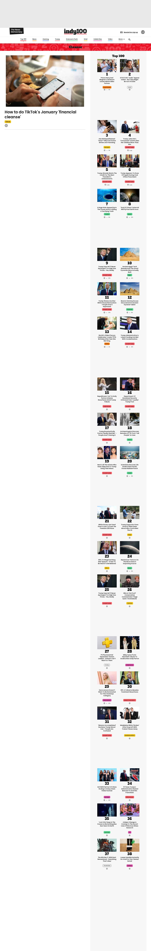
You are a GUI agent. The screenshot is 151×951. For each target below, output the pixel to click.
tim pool (129, 603)
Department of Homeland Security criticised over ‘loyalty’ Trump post (130, 399)
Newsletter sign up (131, 32)
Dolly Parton (107, 406)
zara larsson (107, 700)
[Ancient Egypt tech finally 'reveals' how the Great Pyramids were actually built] (129, 254)
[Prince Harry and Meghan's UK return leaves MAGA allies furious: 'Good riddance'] (107, 65)
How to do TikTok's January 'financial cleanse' (40, 114)
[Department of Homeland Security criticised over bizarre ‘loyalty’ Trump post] (129, 384)
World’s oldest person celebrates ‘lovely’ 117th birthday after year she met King (107, 338)
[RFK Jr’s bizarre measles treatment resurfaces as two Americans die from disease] (129, 677)
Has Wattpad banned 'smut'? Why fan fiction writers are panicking (107, 140)
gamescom (107, 925)
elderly (107, 344)
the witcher (107, 865)
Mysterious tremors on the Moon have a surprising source (129, 561)
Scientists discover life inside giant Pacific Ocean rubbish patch (129, 466)
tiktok (7, 122)
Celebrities (97, 39)
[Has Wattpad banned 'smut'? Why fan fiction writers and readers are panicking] (107, 126)
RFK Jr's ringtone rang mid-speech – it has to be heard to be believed (107, 561)
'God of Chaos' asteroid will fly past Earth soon (129, 208)
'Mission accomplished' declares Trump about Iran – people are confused (107, 728)
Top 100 (23, 39)
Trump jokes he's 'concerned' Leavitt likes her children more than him (129, 141)
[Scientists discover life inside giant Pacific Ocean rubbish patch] (129, 452)
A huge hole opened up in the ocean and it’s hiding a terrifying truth (107, 209)
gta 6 (129, 87)
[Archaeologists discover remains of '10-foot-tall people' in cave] (129, 419)
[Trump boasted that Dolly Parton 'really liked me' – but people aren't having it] (107, 419)
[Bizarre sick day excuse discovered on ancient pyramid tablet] (129, 288)
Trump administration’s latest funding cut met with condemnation (130, 337)
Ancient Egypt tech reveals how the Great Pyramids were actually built (130, 269)
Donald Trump (107, 275)
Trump (57, 39)
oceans (107, 214)
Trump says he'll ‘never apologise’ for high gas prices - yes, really (107, 268)
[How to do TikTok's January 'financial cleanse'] (45, 81)
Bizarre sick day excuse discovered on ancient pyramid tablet (129, 303)
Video (110, 39)
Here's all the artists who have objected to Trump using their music (106, 466)
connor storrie (130, 925)
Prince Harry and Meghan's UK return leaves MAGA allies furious (106, 80)
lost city (107, 832)
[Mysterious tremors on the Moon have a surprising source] (129, 547)
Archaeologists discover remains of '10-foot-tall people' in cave (129, 433)
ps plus (107, 665)
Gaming (46, 39)
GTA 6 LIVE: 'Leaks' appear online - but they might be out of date (129, 79)
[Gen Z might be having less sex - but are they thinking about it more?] (107, 938)
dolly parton (129, 665)
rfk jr (106, 568)
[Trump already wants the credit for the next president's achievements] (107, 161)
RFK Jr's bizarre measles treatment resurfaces (130, 691)
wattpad (106, 147)
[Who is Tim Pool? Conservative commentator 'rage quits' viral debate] (129, 581)
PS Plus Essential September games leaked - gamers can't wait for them (107, 657)
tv (129, 832)
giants (130, 439)
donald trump (130, 147)
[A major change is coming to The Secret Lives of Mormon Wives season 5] (129, 810)
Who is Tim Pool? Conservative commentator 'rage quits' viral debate (129, 596)
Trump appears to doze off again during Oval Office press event (130, 175)
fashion (129, 865)
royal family (107, 87)
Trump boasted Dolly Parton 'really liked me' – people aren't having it (106, 433)
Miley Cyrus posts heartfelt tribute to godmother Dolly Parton (129, 657)
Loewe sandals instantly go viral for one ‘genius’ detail (129, 859)
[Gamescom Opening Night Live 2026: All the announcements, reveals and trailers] (107, 905)
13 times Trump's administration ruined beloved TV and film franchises (129, 789)
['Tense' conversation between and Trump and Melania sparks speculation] (129, 938)
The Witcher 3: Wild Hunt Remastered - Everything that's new (107, 859)
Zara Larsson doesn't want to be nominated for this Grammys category (107, 693)
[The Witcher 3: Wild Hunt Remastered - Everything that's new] (107, 845)
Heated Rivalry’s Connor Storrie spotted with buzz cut (130, 919)
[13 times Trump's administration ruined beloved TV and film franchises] (129, 774)
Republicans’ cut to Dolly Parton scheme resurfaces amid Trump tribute (107, 399)
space (129, 214)
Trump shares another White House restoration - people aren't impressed (106, 303)
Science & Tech (72, 39)
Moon (129, 568)
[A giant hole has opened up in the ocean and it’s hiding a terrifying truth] (107, 195)
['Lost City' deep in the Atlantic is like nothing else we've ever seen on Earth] (107, 810)
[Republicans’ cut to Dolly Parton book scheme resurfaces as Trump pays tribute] (107, 384)
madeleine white (129, 735)
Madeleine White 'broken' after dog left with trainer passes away (129, 727)
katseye (107, 797)
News (34, 39)
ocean (129, 473)
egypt (129, 275)
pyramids (129, 309)
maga (129, 535)
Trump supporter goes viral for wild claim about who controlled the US (129, 527)
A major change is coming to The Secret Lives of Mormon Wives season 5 (129, 825)
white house (129, 797)
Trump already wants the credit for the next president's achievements (107, 176)
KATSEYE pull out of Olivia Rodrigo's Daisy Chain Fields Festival (106, 789)
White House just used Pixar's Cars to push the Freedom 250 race (107, 526)
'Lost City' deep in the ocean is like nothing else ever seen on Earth (107, 824)
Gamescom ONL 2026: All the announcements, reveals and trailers (107, 919)
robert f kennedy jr (129, 700)
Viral (85, 39)
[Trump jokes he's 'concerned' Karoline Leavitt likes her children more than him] (129, 126)
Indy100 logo (75, 32)
